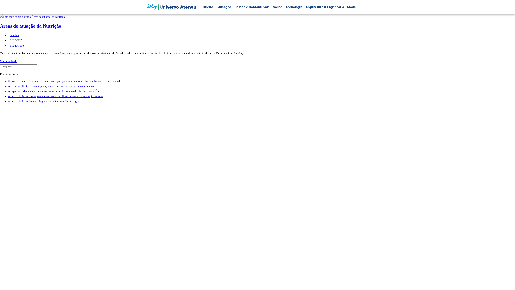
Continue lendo (10, 61)
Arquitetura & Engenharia (325, 7)
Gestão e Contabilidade (252, 7)
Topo (21, 45)
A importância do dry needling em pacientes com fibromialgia (43, 101)
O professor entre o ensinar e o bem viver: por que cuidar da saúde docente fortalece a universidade (64, 81)
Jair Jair (14, 35)
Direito (208, 7)
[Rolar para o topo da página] (1, 109)
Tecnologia (293, 7)
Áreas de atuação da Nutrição (30, 26)
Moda (351, 7)
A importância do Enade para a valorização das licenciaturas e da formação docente (55, 96)
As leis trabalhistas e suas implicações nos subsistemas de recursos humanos (51, 86)
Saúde (277, 7)
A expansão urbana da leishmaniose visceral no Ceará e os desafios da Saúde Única (55, 91)
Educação (223, 7)
